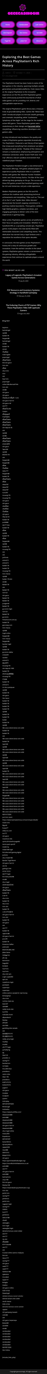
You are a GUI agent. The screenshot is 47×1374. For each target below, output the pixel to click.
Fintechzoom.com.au (9, 620)
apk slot (5, 979)
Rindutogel (6, 1107)
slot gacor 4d (6, 403)
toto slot (5, 365)
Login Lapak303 (7, 977)
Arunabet (5, 1277)
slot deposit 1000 (8, 668)
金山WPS (5, 663)
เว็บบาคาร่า (6, 517)
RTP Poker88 (6, 1244)
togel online (6, 633)
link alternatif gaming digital (11, 852)
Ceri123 (4, 593)
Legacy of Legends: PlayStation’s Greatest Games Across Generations (23, 276)
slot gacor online (8, 1288)
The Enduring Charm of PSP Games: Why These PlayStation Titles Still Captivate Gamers (23, 308)
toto (3, 373)
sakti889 (5, 1006)
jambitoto (5, 1199)
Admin (8, 73)
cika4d (4, 1220)
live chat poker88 (8, 877)
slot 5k (4, 866)
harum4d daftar (34, 126)
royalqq (5, 1042)
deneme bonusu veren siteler (12, 1231)
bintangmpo (6, 996)
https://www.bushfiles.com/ (11, 1112)
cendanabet (6, 1331)
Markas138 (6, 1185)
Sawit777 (5, 1280)
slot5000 (5, 1326)
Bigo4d (4, 825)
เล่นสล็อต (5, 506)
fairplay (4, 1020)
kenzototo (5, 960)
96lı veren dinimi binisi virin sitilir (13, 728)
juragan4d (5, 603)
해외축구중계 (6, 1347)
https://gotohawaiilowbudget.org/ (14, 1161)
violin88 (5, 1315)
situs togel (5, 882)
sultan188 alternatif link (10, 384)
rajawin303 (6, 1147)
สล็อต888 (5, 1242)
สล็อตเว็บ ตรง (6, 409)
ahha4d (5, 1023)
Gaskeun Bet (6, 1271)
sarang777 (5, 1061)
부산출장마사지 (7, 1036)
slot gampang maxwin (9, 1312)
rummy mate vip (8, 1001)
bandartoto (6, 1063)
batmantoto (6, 1177)
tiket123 (5, 1055)
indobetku (5, 1109)
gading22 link (6, 868)
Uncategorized (11, 76)
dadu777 (5, 471)
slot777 (4, 406)
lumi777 (5, 1212)
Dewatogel (6, 1293)
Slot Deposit (7, 33)
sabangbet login (7, 1228)
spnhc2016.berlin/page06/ (11, 841)
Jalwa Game (6, 952)
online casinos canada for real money (14, 993)
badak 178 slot (7, 579)
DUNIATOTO (6, 1085)
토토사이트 (6, 1290)
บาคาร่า (5, 896)
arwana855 (6, 444)
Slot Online (23, 33)
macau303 (5, 1134)
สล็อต (4, 368)
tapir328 (5, 744)
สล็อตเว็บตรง (6, 360)
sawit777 (5, 1266)
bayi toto (5, 379)
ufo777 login (6, 1047)
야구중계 (5, 1066)
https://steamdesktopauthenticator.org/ (16, 1188)
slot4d (4, 349)
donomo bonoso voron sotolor (13, 1307)
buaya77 (5, 828)
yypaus (4, 1098)
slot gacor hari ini (8, 401)
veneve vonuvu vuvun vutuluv (12, 1296)
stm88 (4, 879)
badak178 (5, 336)
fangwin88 (5, 338)
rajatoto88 (5, 933)
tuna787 (5, 492)
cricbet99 (5, 655)
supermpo (5, 987)
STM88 (4, 679)
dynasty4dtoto (7, 1144)
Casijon (4, 411)
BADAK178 (5, 455)
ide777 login (6, 874)
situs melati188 (7, 858)
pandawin (5, 985)
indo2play (5, 1101)
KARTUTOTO (6, 1082)
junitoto (5, 855)
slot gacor (5, 392)
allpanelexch (6, 1017)
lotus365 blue (7, 1069)
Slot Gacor (5, 698)
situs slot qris (6, 974)
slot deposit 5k (7, 428)
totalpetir (5, 1096)
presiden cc (6, 1058)
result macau (6, 1301)
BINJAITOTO (6, 1155)
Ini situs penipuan (8, 687)
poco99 (4, 939)
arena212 (5, 560)
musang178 (6, 495)
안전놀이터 (6, 955)
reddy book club (7, 1009)
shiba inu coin (7, 831)
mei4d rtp (5, 847)
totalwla (5, 1093)
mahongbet (6, 355)
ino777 (4, 833)
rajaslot (4, 1309)
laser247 (5, 1004)
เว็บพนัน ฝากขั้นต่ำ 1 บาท (10, 398)
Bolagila (5, 1282)
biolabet (5, 966)
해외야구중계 (6, 814)
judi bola (5, 557)
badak (4, 720)
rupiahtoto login (7, 982)
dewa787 (5, 484)
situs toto (5, 371)
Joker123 (24, 41)
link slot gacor (7, 363)
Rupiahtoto (6, 1136)
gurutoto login (7, 609)
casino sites (6, 1074)
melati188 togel (7, 850)
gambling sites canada (9, 1028)
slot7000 (5, 1025)
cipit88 (4, 333)
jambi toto (5, 1193)
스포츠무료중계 (7, 912)
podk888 (5, 522)
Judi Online (39, 25)
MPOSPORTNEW (8, 1104)
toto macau (6, 574)
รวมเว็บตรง (6, 417)
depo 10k (5, 1077)
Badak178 (5, 584)
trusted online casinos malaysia (13, 1253)
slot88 (4, 344)
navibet (5, 658)
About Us (39, 41)
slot (3, 376)
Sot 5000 (39, 33)
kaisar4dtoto (6, 1142)
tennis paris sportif (8, 844)
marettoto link (7, 839)
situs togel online (8, 1131)
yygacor (5, 1088)
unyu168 (5, 1180)
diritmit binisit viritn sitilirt (11, 1299)
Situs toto (5, 904)
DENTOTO (5, 1152)
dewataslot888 (7, 1115)
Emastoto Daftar (8, 944)
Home (7, 25)
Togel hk (7, 41)
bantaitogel (6, 330)
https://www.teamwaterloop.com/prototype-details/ (20, 820)
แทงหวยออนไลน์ (7, 885)
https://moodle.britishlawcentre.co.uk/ (15, 1163)
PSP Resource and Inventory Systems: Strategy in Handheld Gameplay (23, 291)
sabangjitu (5, 1223)
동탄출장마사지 (7, 1033)
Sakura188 (5, 1217)
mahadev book (7, 1015)
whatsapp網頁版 (8, 674)
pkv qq (4, 958)
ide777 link (6, 525)
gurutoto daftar (7, 652)
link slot (5, 1255)
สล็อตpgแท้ (6, 414)
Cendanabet (23, 25)
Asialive (4, 1285)
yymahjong (6, 1050)
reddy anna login (8, 1039)
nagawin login (7, 1204)
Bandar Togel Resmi (9, 860)
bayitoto (5, 327)
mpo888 (5, 1150)
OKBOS (4, 1209)
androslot (5, 947)
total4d (4, 1044)
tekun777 (5, 1258)
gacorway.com (7, 625)
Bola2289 (5, 1323)
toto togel (5, 1226)
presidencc (6, 1071)
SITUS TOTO (6, 871)
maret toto (6, 823)
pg (3, 1052)
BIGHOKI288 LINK (8, 950)
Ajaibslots (5, 1274)
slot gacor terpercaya (9, 1320)
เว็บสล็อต (5, 352)
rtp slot (4, 1239)
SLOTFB (5, 1012)
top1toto (5, 969)
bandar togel (6, 644)
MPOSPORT (6, 1139)
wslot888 (5, 1117)
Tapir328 (5, 449)
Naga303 (5, 963)
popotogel (5, 357)
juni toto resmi (7, 817)
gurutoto (5, 617)
